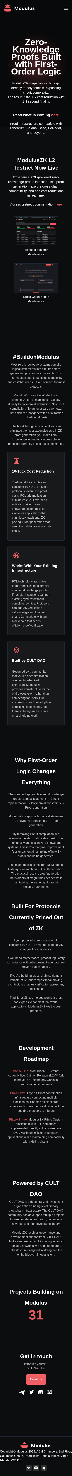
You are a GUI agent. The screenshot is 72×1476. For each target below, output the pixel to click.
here (55, 115)
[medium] (49, 1392)
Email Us (36, 1379)
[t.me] (22, 1392)
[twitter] (31, 1392)
